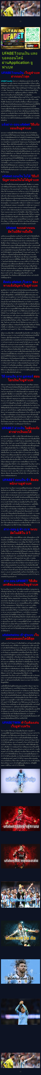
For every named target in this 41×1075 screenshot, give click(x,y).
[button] (20, 21)
